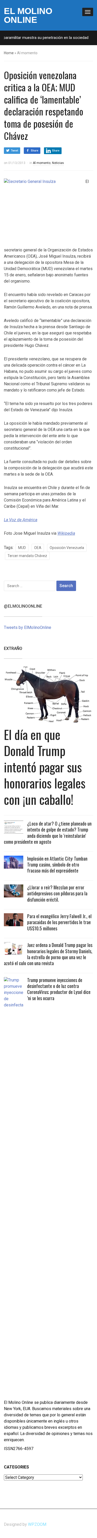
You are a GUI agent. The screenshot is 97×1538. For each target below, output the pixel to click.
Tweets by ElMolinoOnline (27, 627)
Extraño (13, 648)
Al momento (41, 163)
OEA (37, 548)
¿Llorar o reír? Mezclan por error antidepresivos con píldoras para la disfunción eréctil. (57, 893)
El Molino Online (28, 15)
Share (34, 150)
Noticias (58, 163)
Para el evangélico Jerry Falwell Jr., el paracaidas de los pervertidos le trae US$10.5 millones (59, 922)
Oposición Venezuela (67, 548)
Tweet (14, 150)
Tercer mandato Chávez (27, 556)
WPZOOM (37, 1524)
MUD (22, 548)
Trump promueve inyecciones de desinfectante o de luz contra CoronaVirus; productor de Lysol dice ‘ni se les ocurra (59, 989)
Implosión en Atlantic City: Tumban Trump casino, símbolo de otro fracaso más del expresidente (57, 864)
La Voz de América (20, 519)
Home (9, 53)
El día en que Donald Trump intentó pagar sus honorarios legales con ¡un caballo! (44, 766)
